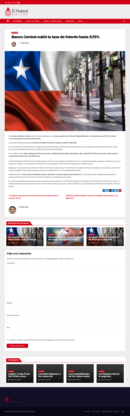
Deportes (70, 21)
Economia (17, 21)
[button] (123, 21)
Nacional (11, 371)
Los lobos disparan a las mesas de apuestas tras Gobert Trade (50, 377)
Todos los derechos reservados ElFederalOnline (18, 411)
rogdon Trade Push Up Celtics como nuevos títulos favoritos (19, 377)
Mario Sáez (25, 43)
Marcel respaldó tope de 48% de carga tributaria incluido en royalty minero (64, 239)
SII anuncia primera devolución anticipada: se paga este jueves (22, 239)
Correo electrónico (13, 315)
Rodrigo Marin (15, 379)
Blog (80, 21)
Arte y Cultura (32, 21)
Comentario (11, 263)
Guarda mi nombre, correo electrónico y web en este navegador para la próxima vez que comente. (42, 340)
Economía (14, 32)
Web (8, 327)
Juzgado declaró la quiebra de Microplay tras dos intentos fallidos (103, 239)
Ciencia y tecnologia (52, 21)
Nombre (10, 303)
